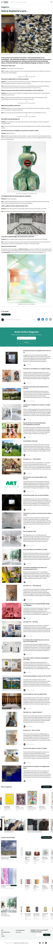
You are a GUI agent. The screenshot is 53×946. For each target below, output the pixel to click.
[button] (38, 319)
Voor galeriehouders (20, 930)
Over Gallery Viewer (5, 932)
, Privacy (26, 943)
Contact (3, 936)
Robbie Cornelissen (23, 249)
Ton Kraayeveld (6, 252)
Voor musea (18, 932)
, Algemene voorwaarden (19, 943)
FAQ (2, 930)
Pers (2, 934)
